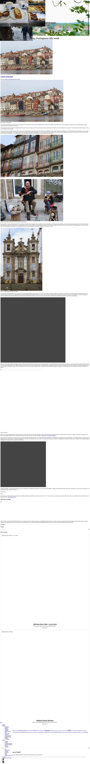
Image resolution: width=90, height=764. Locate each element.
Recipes (4, 725)
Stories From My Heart (6, 757)
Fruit (6, 732)
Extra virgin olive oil (23, 730)
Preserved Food (8, 735)
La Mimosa (75, 730)
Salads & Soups (8, 736)
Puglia (23, 732)
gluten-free (52, 730)
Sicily (6, 753)
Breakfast (7, 729)
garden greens (42, 730)
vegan (82, 732)
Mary (19, 79)
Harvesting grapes (56, 730)
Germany (7, 746)
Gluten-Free (7, 733)
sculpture (39, 732)
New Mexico (7, 750)
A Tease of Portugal (6, 76)
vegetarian (85, 732)
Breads (6, 727)
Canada (6, 742)
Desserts (6, 730)
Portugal (6, 751)
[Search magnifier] (88, 529)
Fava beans (29, 730)
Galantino (37, 730)
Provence (20, 732)
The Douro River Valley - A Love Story (45, 624)
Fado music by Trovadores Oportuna (49, 435)
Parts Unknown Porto (12, 497)
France (6, 745)
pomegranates (17, 732)
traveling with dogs (70, 732)
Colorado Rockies (8, 743)
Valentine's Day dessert (77, 732)
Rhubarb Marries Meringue (45, 720)
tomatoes (65, 732)
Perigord (13, 732)
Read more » (2, 524)
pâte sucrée (32, 732)
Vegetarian (7, 739)
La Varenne (83, 730)
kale (72, 730)
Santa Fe (6, 752)
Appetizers (7, 726)
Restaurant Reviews (9, 755)
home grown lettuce (62, 730)
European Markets (8, 744)
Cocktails (16, 730)
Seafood (6, 737)
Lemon (86, 730)
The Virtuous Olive (58, 732)
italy (69, 730)
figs (31, 730)
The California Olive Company (48, 732)
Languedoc (79, 730)
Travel (3, 740)
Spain (6, 754)
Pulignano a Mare (28, 732)
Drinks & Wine (8, 731)
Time (63, 732)
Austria (6, 741)
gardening (47, 730)
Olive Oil (7, 734)
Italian (67, 730)
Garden (3, 756)
